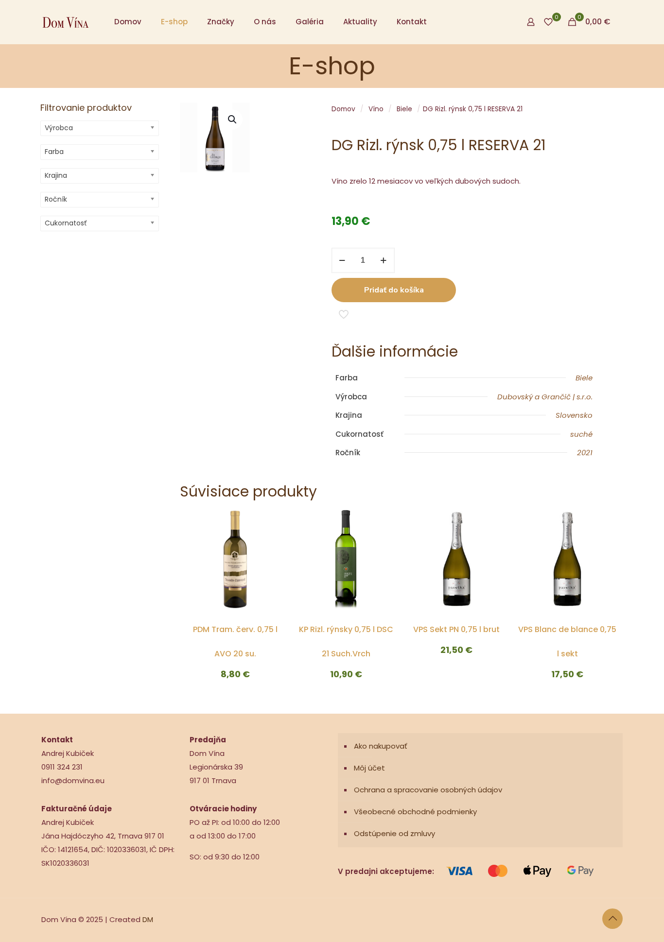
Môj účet (369, 768)
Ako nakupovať (380, 746)
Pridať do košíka (394, 290)
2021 (585, 452)
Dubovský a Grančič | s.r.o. (545, 397)
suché (581, 434)
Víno (376, 109)
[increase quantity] (383, 260)
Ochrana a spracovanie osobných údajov (428, 790)
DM (147, 919)
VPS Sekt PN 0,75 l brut (456, 629)
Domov (343, 109)
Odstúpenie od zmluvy (394, 833)
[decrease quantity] (342, 260)
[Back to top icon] (612, 918)
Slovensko (574, 415)
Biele (404, 109)
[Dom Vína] (65, 22)
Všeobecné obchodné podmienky (415, 811)
